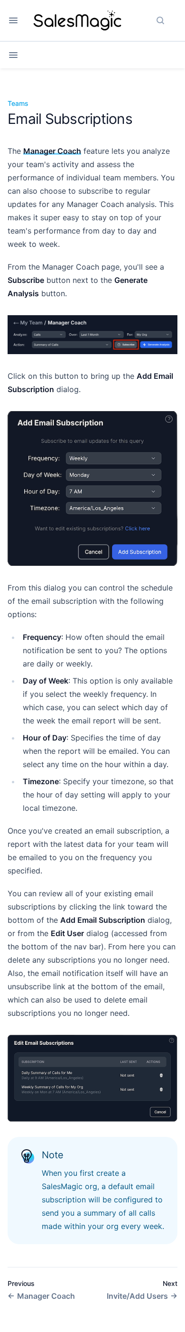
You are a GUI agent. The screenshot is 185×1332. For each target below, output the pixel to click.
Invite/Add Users (137, 1296)
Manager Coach (52, 151)
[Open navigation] (13, 20)
